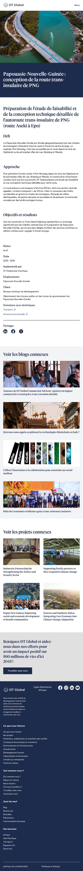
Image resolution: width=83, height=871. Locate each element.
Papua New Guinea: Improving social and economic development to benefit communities (21, 616)
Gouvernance (9, 749)
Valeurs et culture (11, 780)
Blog (5, 807)
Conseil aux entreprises (13, 759)
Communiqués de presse (14, 821)
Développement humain (13, 753)
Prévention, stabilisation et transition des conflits (25, 739)
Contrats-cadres (10, 763)
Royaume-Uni (9, 845)
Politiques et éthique (51, 866)
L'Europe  (8, 842)
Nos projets (8, 735)
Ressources (8, 811)
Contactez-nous (10, 794)
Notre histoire (9, 783)
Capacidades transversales (15, 756)
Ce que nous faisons (12, 732)
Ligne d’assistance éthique (43, 688)
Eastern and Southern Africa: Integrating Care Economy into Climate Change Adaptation (60, 616)
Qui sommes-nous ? (12, 777)
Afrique (6, 835)
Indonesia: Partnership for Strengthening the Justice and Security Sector (19, 572)
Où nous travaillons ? (12, 787)
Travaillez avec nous (18, 671)
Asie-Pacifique (9, 838)
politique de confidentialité (15, 866)
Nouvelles (7, 814)
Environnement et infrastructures (18, 746)
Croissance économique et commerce (20, 742)
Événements (8, 818)
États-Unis (7, 849)
